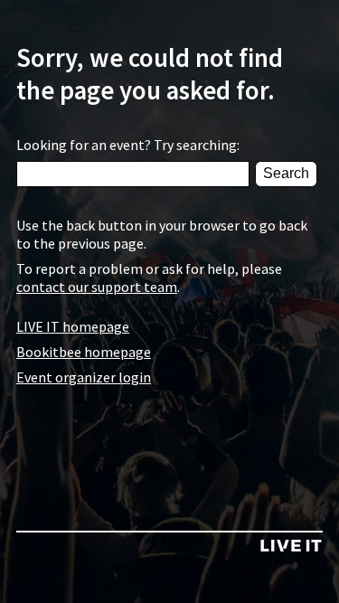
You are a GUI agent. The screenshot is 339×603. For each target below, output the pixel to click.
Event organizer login (83, 377)
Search (286, 173)
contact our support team (96, 287)
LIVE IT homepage (72, 326)
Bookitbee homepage (83, 352)
